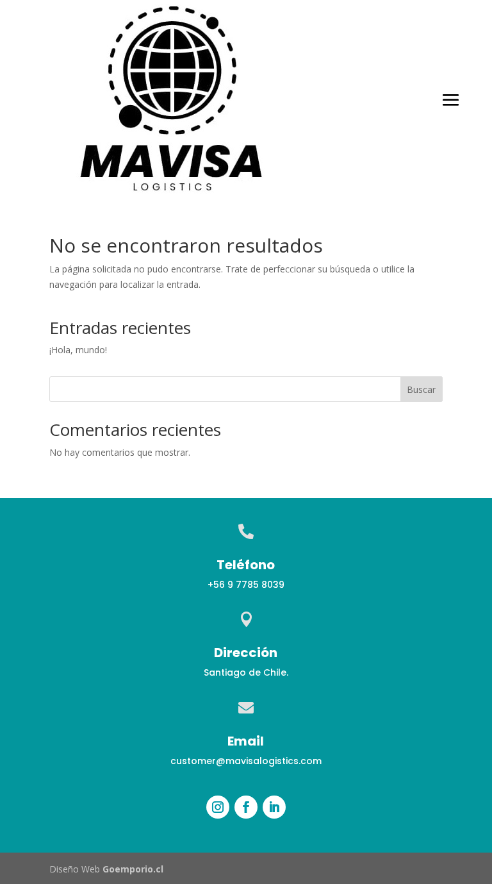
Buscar (421, 389)
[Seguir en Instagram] (217, 807)
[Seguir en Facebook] (246, 807)
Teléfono (246, 565)
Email (245, 741)
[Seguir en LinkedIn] (274, 807)
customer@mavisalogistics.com (246, 761)
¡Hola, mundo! (78, 350)
